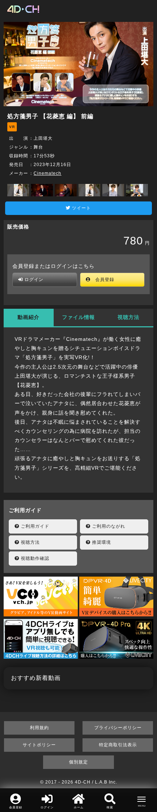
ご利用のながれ (108, 526)
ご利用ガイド (34, 526)
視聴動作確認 (34, 558)
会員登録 (102, 279)
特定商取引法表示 (118, 744)
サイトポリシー (39, 744)
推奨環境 (101, 542)
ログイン (33, 279)
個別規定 (78, 762)
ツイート (80, 208)
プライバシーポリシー (118, 727)
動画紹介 (28, 317)
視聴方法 (128, 317)
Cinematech (47, 173)
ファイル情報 (78, 317)
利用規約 (39, 727)
